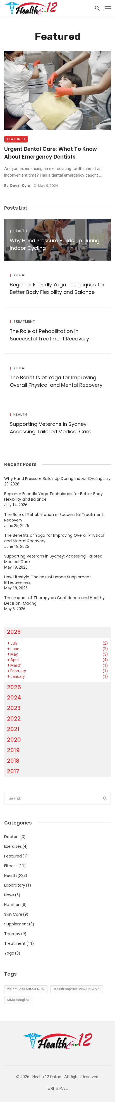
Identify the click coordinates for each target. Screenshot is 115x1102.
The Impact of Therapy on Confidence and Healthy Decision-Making (54, 600)
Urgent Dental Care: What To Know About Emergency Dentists (50, 153)
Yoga (18, 275)
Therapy (12, 933)
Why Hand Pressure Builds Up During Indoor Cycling (54, 244)
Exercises (13, 846)
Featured (16, 139)
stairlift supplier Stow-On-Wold (76, 989)
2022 (14, 718)
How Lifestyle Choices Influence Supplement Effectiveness (47, 579)
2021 (13, 729)
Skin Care (13, 914)
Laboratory (14, 885)
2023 (14, 708)
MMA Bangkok (18, 1000)
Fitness (11, 866)
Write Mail (57, 1088)
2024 (14, 697)
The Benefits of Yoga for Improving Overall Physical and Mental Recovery (56, 381)
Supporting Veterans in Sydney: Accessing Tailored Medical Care (50, 428)
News (9, 895)
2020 (14, 740)
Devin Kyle (20, 185)
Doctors (12, 836)
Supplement (16, 924)
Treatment (24, 321)
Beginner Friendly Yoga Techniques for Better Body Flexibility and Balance (57, 288)
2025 (14, 687)
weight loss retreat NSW (25, 989)
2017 (13, 771)
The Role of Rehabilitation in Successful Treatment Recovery (49, 335)
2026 (14, 632)
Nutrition (12, 904)
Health (20, 231)
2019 (13, 750)
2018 (13, 761)
